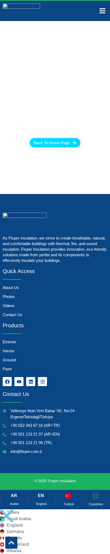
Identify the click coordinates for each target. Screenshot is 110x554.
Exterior (9, 342)
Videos (9, 305)
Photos (9, 296)
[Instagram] (42, 381)
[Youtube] (18, 381)
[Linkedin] (30, 381)
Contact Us (12, 314)
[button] (102, 11)
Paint (7, 369)
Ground (9, 360)
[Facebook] (7, 381)
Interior (9, 351)
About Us (11, 287)
